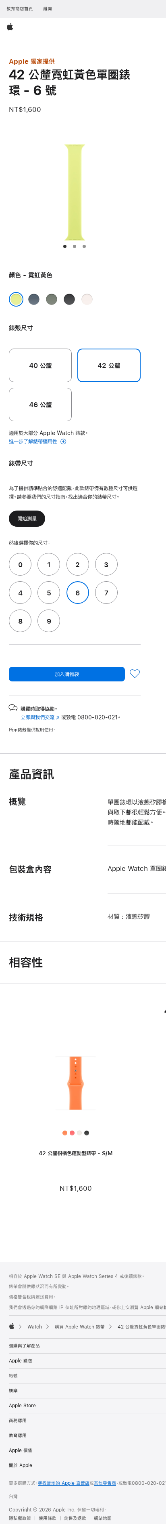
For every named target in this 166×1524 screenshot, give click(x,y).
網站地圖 (103, 1518)
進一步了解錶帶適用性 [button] (34, 441)
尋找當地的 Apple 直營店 (63, 1483)
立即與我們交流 (40, 717)
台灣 (13, 1496)
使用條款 (47, 1518)
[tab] (64, 246)
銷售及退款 (75, 1518)
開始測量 (27, 518)
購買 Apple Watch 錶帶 (80, 1326)
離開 (47, 8)
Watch (34, 1326)
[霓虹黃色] (16, 299)
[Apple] (12, 1326)
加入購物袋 (67, 674)
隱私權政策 (20, 1518)
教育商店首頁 (19, 8)
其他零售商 (105, 1483)
